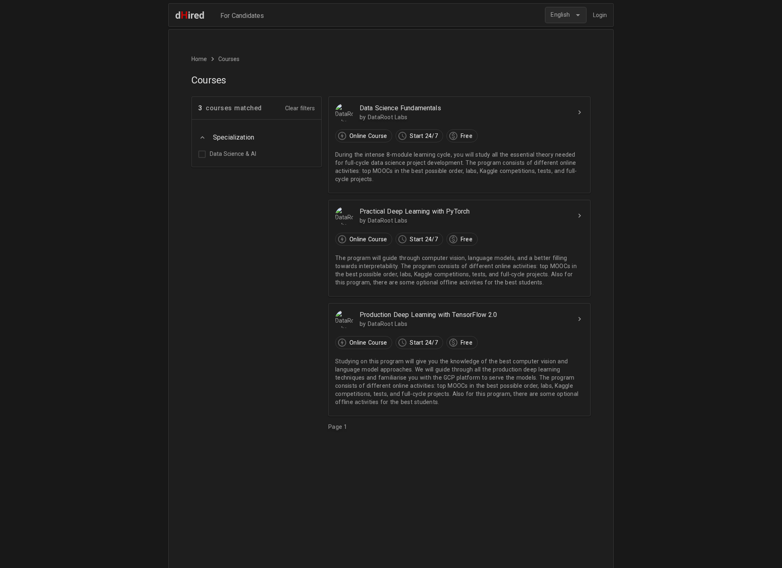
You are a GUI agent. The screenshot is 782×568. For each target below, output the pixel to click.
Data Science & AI (233, 154)
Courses (228, 59)
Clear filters (300, 108)
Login (600, 15)
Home (199, 59)
